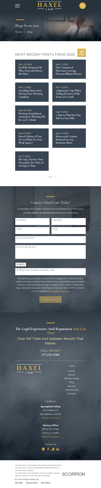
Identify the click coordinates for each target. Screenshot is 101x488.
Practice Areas (71, 378)
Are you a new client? (25, 238)
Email (55, 229)
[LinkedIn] (57, 449)
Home (71, 371)
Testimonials (72, 390)
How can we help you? (26, 247)
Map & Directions (50, 418)
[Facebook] (48, 449)
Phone (19, 229)
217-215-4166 (50, 355)
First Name (21, 220)
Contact (71, 393)
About (71, 375)
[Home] (49, 5)
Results (72, 386)
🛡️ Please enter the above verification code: (35, 270)
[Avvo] (52, 449)
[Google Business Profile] (43, 449)
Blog (71, 382)
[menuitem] (19, 482)
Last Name (57, 220)
